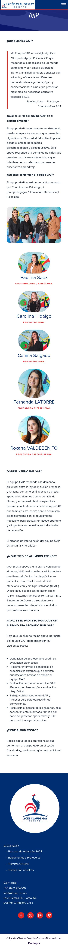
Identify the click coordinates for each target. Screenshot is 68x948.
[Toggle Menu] (63, 4)
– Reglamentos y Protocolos (23, 858)
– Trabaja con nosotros (20, 870)
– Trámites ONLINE (17, 864)
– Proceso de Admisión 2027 (24, 851)
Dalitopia (34, 943)
